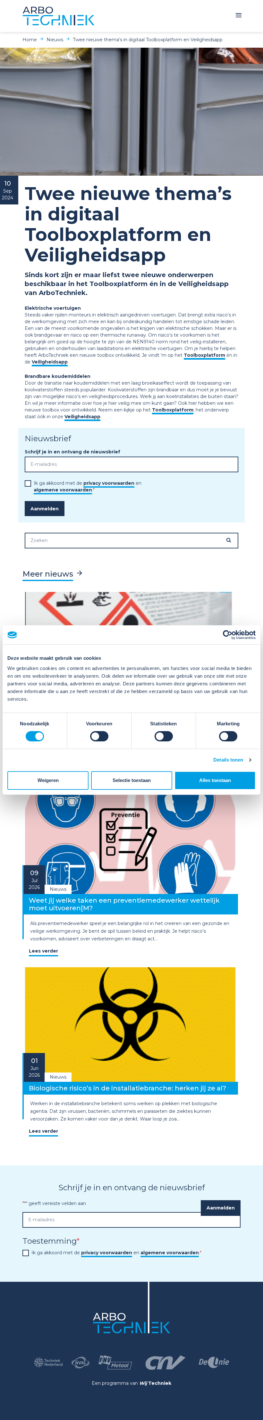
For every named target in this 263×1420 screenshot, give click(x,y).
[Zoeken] (231, 540)
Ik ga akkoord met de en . (116, 1253)
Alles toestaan (215, 780)
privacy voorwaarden (108, 483)
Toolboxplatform (204, 355)
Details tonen (228, 759)
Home (29, 40)
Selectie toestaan (132, 780)
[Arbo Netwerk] (58, 16)
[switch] (99, 736)
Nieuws (55, 40)
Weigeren (48, 780)
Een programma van (131, 1383)
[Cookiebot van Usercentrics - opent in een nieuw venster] (227, 635)
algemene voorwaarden (63, 490)
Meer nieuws (47, 573)
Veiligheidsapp (50, 362)
